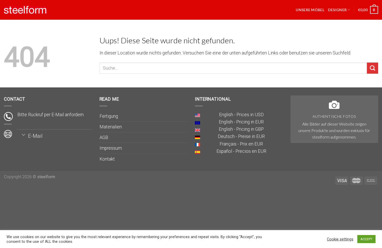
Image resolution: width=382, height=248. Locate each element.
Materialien (111, 126)
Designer (337, 10)
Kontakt (107, 159)
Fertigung (109, 116)
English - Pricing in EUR (241, 122)
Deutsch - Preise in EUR (241, 136)
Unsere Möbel (310, 10)
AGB (104, 137)
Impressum (111, 148)
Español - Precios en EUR (241, 151)
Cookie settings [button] (340, 239)
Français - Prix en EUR (241, 144)
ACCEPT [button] (366, 239)
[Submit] (372, 68)
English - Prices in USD (241, 114)
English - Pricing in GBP (241, 129)
